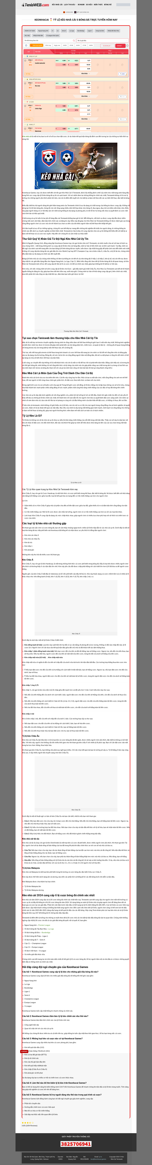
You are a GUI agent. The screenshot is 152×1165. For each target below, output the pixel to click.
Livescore (69, 12)
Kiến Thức (98, 5)
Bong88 (81, 5)
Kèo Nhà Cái (57, 5)
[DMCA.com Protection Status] (123, 4)
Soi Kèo (89, 5)
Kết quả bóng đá (83, 12)
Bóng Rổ (107, 5)
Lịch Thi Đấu (69, 5)
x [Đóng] (24, 1051)
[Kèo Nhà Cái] (35, 5)
